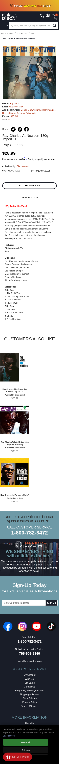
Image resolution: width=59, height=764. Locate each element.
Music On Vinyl (16, 106)
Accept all (25, 742)
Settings (26, 750)
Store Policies (29, 698)
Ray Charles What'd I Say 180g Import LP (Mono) (15, 443)
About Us (29, 723)
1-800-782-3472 (29, 533)
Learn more (9, 735)
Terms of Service (29, 706)
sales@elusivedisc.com (29, 661)
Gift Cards (29, 683)
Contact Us (29, 686)
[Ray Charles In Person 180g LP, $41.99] (14, 473)
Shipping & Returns (30, 694)
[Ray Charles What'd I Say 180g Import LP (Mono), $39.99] (14, 420)
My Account (29, 675)
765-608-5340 (29, 653)
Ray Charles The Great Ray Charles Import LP (14, 390)
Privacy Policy (29, 702)
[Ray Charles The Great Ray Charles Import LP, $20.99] (14, 367)
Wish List (29, 679)
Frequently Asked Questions (29, 690)
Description (29, 197)
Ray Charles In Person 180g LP (14, 495)
